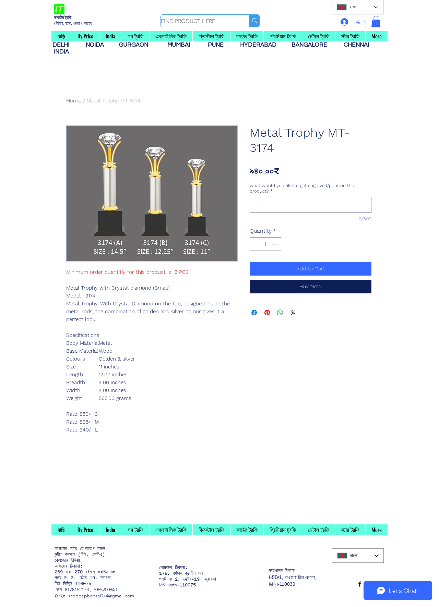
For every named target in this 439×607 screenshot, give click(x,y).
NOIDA (98, 45)
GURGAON (135, 45)
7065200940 (105, 589)
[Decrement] (255, 244)
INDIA (61, 52)
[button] (376, 21)
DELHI (63, 45)
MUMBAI (180, 45)
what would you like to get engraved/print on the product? (302, 188)
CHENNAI (357, 45)
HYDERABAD (262, 45)
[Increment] (275, 244)
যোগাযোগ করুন (92, 548)
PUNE (218, 45)
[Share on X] (293, 312)
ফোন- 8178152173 (72, 589)
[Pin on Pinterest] (267, 312)
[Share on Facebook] (254, 312)
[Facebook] (359, 584)
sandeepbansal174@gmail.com (101, 596)
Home (73, 100)
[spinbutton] (265, 244)
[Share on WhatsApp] (280, 312)
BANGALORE (311, 45)
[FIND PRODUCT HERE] (254, 21)
